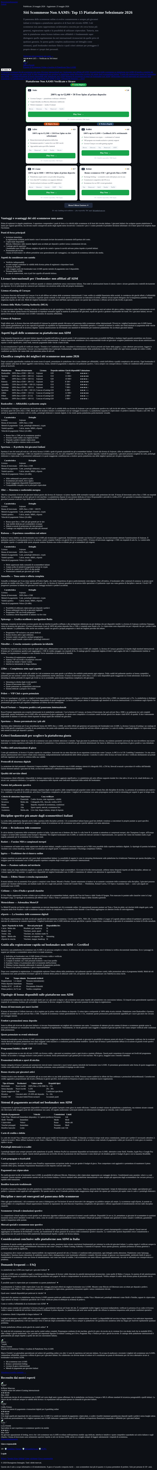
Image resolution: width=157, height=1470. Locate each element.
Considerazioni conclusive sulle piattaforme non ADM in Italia (35, 79)
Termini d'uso (12, 1458)
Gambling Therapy (13, 1449)
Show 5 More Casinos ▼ (78, 205)
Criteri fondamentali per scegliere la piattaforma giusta (53, 74)
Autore (3, 4)
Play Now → (78, 114)
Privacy (4, 1458)
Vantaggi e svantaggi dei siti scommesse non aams (21, 72)
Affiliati (21, 1458)
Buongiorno (9, 2)
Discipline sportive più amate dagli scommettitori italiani (97, 74)
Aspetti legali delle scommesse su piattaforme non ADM (111, 72)
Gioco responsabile (45, 1458)
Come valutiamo (31, 1458)
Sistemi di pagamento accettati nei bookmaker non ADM (87, 76)
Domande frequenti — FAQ (73, 79)
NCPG (42, 1449)
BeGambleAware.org (99, 210)
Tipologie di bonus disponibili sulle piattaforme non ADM (42, 76)
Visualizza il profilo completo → (13, 1372)
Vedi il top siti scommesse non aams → (38, 56)
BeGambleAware (30, 1449)
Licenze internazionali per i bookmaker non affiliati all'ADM (65, 72)
